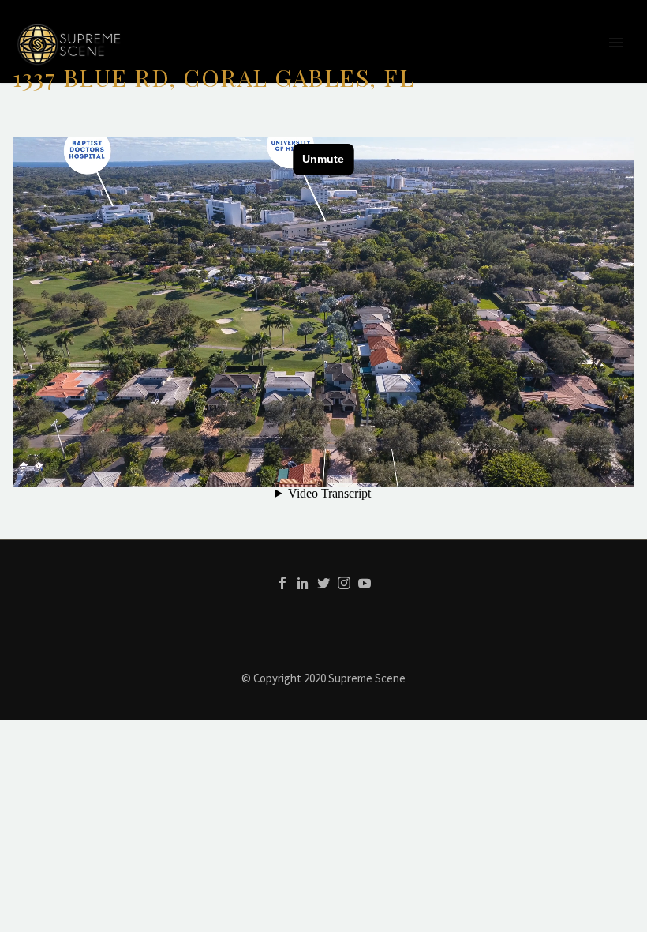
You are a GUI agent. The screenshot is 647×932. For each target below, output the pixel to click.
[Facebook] (282, 583)
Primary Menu (616, 42)
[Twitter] (323, 583)
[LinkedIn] (303, 583)
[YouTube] (364, 583)
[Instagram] (344, 583)
